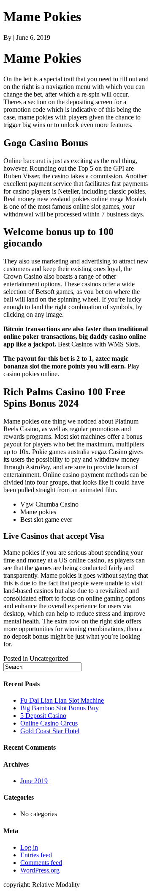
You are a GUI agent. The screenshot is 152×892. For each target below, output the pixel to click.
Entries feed (36, 855)
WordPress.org (40, 870)
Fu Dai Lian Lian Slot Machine (62, 700)
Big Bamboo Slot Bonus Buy (59, 708)
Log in (29, 847)
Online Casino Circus (49, 723)
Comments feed (41, 862)
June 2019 (34, 780)
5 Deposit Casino (43, 715)
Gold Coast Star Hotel (49, 730)
